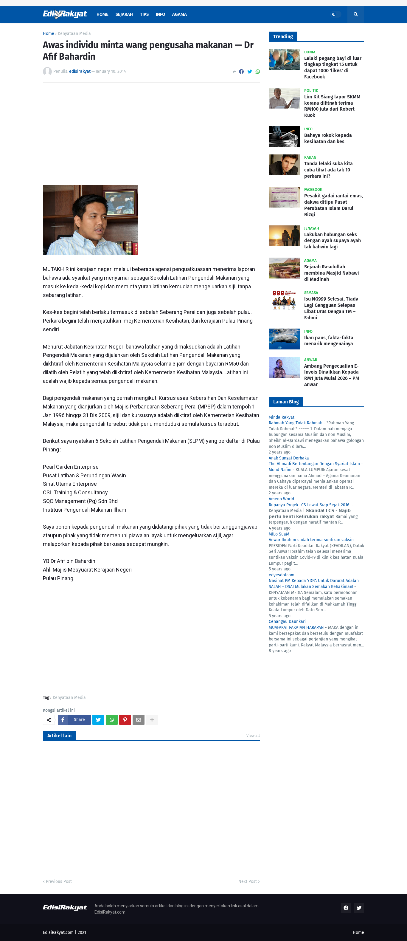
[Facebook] (241, 71)
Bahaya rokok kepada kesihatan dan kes (328, 138)
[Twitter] (249, 71)
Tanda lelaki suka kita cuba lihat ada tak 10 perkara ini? (328, 170)
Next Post (247, 881)
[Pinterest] (125, 720)
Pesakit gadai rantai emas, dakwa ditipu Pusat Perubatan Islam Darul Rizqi (333, 205)
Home (48, 34)
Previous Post (59, 881)
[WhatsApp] (258, 71)
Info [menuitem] (160, 14)
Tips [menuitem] (144, 14)
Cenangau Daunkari (287, 621)
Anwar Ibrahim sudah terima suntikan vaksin (311, 539)
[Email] (139, 720)
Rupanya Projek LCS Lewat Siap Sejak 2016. (309, 504)
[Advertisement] (151, 132)
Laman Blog (286, 402)
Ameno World (281, 499)
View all (253, 735)
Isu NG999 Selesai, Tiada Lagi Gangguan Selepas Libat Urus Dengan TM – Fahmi (331, 308)
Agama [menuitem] (179, 14)
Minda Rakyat (281, 417)
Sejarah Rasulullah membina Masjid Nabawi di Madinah (331, 273)
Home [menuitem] (102, 14)
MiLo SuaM (279, 534)
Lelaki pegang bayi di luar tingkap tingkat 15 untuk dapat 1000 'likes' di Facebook (332, 67)
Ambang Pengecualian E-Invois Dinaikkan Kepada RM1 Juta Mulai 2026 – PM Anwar (331, 375)
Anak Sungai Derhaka (289, 458)
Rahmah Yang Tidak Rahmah (295, 422)
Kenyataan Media (74, 34)
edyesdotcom (281, 575)
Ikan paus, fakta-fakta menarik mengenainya (328, 341)
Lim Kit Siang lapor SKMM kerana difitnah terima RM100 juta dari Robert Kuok (332, 106)
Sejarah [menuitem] (124, 14)
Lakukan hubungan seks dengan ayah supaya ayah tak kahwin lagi (332, 241)
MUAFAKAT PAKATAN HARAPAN (296, 627)
